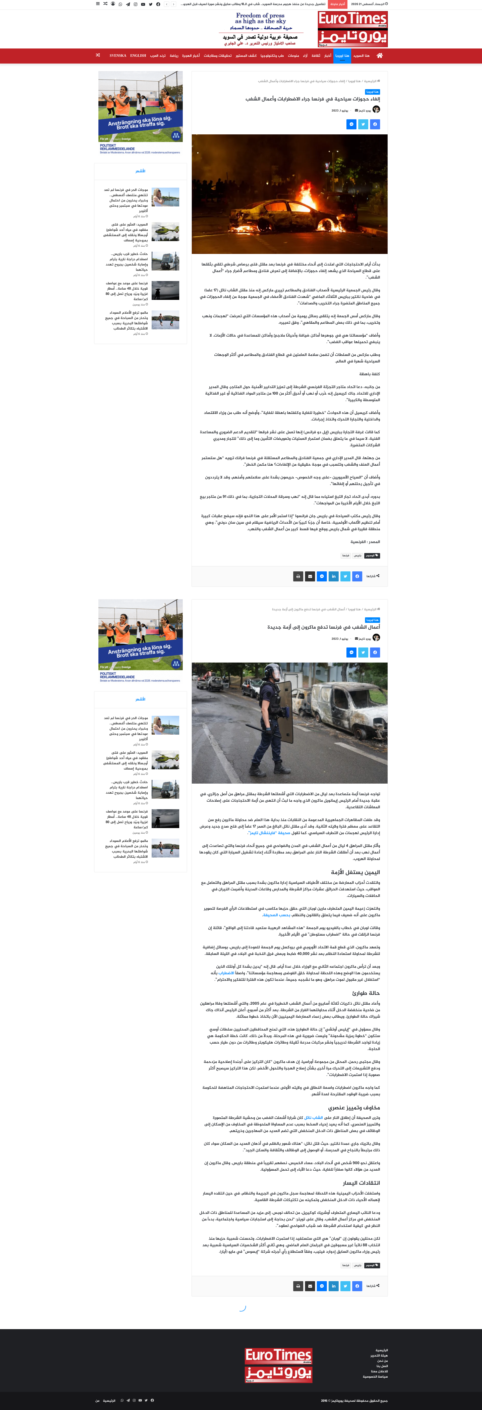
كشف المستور (246, 56)
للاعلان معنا (379, 1371)
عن (97, 1401)
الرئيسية (370, 81)
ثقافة (316, 56)
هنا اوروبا (342, 56)
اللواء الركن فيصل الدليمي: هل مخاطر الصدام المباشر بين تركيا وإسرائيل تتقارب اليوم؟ (266, 4)
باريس (357, 555)
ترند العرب (158, 56)
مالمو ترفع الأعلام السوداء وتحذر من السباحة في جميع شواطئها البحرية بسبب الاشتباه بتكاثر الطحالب (126, 321)
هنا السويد (361, 56)
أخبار (327, 56)
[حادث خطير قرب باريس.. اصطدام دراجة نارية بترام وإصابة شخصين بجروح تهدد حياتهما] (165, 261)
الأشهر (140, 171)
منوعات (293, 56)
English (138, 56)
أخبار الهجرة (191, 56)
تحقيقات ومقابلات (218, 56)
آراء (305, 56)
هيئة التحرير (379, 1356)
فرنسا (345, 555)
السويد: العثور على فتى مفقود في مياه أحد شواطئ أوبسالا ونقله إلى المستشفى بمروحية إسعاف (125, 232)
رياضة (174, 56)
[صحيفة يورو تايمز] (291, 29)
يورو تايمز (365, 110)
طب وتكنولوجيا (272, 56)
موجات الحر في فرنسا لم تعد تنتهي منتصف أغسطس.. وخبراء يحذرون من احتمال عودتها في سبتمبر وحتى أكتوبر (126, 200)
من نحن (382, 1361)
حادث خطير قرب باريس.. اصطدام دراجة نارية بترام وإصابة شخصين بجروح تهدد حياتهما (127, 262)
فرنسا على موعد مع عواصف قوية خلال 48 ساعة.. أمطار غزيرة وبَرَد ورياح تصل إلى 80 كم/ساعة (127, 291)
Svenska (118, 56)
